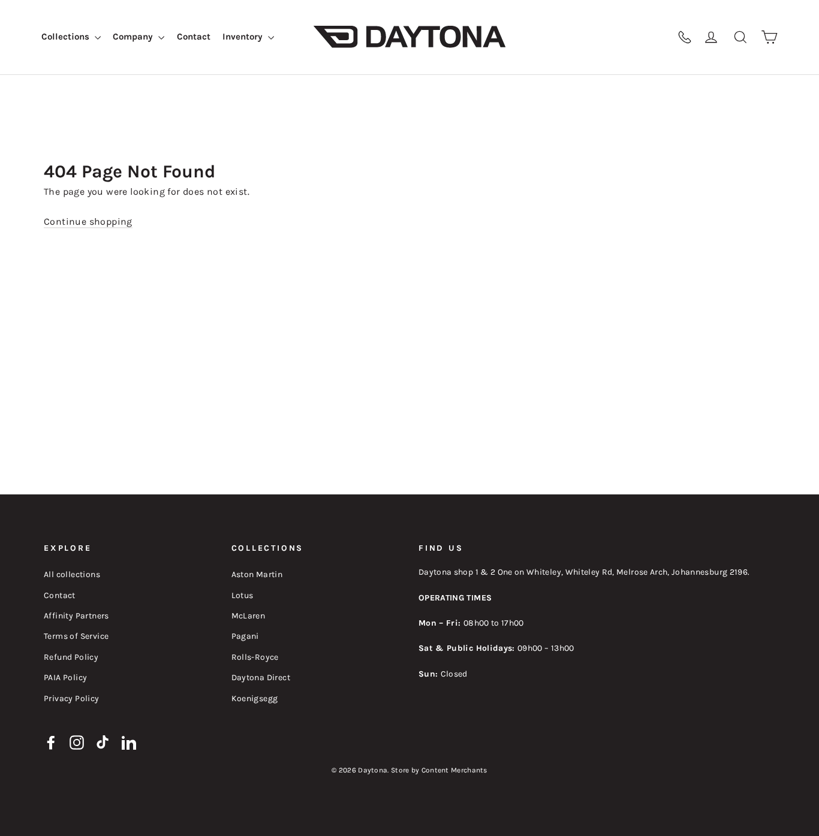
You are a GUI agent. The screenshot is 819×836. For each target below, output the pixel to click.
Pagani (245, 636)
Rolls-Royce (255, 657)
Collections (66, 36)
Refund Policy (71, 657)
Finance (582, 37)
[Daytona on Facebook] (51, 742)
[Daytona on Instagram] (77, 742)
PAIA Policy (65, 677)
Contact (193, 36)
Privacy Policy (72, 698)
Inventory (243, 36)
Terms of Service (76, 636)
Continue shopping (88, 221)
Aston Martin (257, 574)
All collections (72, 574)
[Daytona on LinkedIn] (129, 742)
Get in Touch (636, 37)
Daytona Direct (261, 677)
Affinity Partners (76, 616)
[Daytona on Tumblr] (103, 742)
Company (134, 36)
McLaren (248, 616)
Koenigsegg (254, 698)
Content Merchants (454, 770)
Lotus (242, 595)
